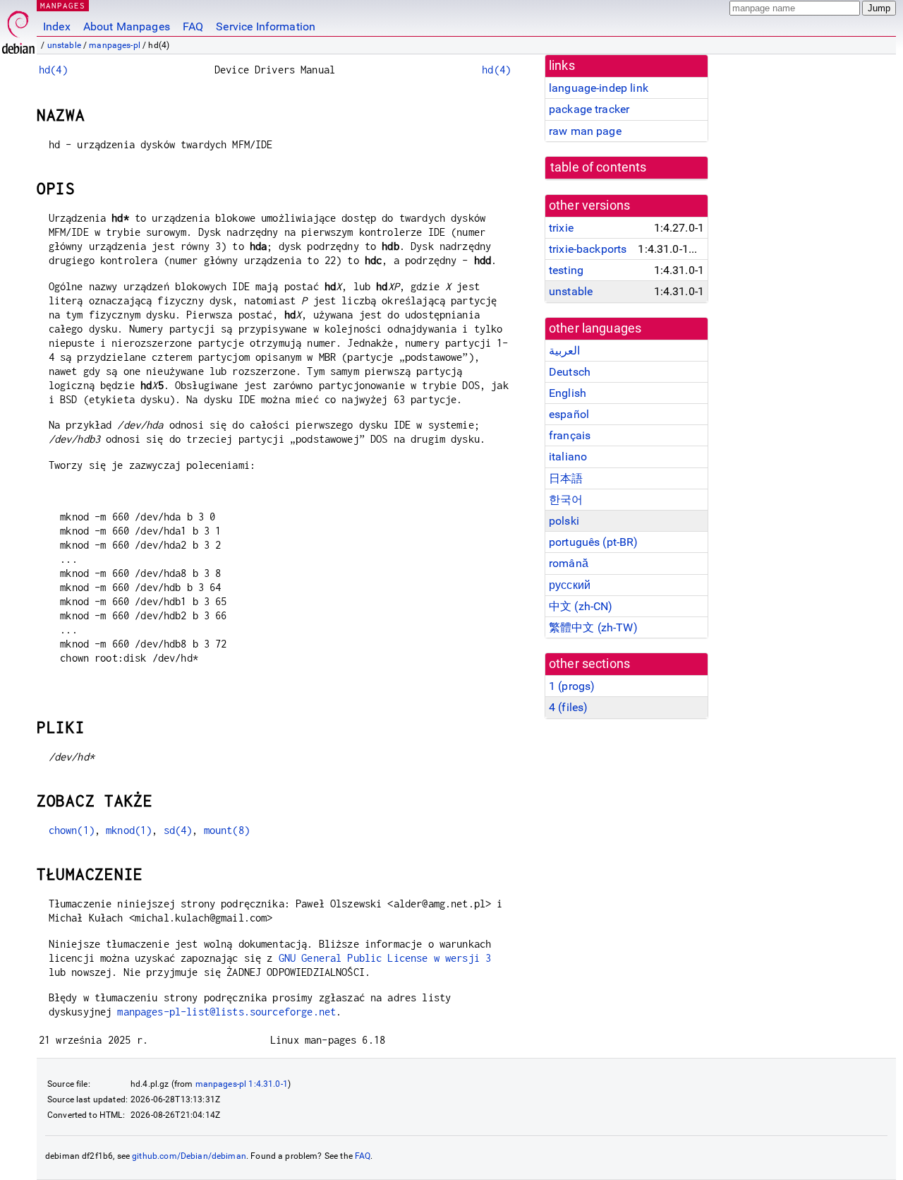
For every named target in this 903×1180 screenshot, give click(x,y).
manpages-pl (114, 45)
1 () (572, 686)
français (569, 435)
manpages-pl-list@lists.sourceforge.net (226, 1012)
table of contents (598, 167)
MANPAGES (62, 5)
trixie (561, 227)
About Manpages (126, 26)
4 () (568, 707)
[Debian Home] (18, 28)
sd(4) (178, 830)
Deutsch (569, 372)
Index (57, 26)
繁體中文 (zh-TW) (593, 627)
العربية (564, 350)
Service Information (265, 26)
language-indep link (598, 88)
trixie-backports (587, 249)
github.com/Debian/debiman (189, 1156)
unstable (64, 45)
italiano (568, 456)
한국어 (566, 499)
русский (569, 585)
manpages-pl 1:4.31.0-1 (241, 1084)
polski (564, 521)
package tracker (589, 109)
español (569, 414)
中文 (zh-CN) (581, 606)
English (567, 393)
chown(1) (72, 830)
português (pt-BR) (593, 542)
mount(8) (227, 830)
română (568, 563)
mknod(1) (129, 830)
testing (566, 270)
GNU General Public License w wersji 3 (385, 958)
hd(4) (53, 70)
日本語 (566, 478)
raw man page (585, 131)
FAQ (193, 26)
